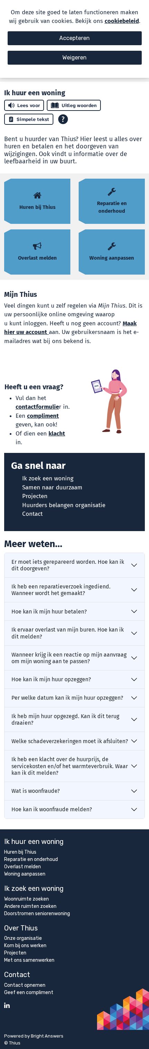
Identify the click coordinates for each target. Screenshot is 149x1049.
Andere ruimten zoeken (30, 906)
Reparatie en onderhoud (31, 859)
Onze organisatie (23, 938)
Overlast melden (22, 867)
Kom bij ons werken (25, 946)
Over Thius (21, 928)
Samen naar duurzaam (52, 487)
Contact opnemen (24, 985)
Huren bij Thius (20, 852)
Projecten (34, 496)
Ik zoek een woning (47, 478)
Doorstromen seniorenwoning (37, 914)
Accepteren (74, 38)
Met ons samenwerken (29, 960)
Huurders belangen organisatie (63, 505)
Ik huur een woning (34, 841)
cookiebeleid (122, 21)
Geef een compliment (28, 992)
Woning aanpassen (24, 874)
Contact (32, 514)
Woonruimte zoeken (26, 899)
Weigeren (74, 57)
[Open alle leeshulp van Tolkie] (63, 119)
